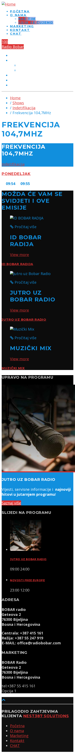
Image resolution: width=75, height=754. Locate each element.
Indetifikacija (23, 107)
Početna (20, 11)
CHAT (15, 34)
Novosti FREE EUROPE (27, 580)
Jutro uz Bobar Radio (24, 319)
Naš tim (27, 19)
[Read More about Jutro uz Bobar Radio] (25, 549)
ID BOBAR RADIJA (17, 264)
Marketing (22, 26)
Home (15, 97)
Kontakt (20, 30)
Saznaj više (11, 502)
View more (19, 254)
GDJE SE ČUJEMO (35, 22)
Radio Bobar (13, 46)
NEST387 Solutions (46, 716)
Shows (18, 102)
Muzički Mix (13, 368)
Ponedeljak (16, 174)
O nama (18, 15)
